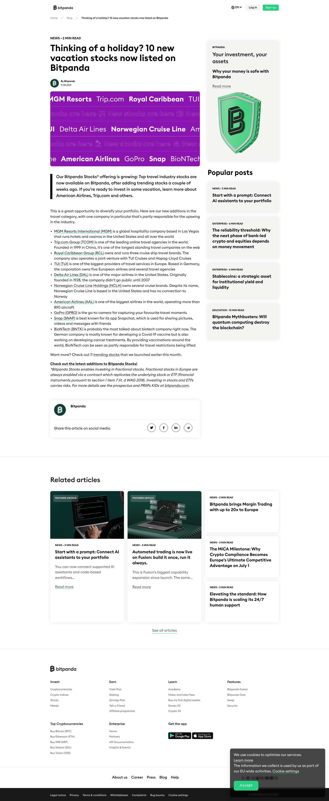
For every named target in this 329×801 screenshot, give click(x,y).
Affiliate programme (122, 711)
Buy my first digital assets (184, 700)
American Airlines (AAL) (74, 302)
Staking (114, 695)
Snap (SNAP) (64, 318)
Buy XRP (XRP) (59, 742)
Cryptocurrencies (61, 689)
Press (151, 777)
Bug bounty (157, 795)
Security (232, 705)
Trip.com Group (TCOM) (73, 242)
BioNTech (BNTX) (68, 329)
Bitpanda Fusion (237, 689)
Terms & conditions (94, 795)
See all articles (164, 630)
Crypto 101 (174, 711)
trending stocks (106, 355)
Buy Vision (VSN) (60, 753)
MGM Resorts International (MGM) (83, 231)
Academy (174, 689)
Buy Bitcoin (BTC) (60, 731)
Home (54, 18)
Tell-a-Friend (117, 705)
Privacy (74, 795)
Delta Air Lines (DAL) (71, 275)
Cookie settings (178, 795)
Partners (114, 736)
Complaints (139, 795)
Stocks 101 (174, 705)
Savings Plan (117, 700)
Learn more (243, 760)
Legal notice (58, 795)
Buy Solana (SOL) (60, 747)
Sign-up (271, 7)
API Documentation (121, 742)
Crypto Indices (59, 695)
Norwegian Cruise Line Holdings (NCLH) (87, 286)
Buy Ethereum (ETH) (62, 736)
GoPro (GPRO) (65, 313)
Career (137, 777)
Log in (253, 7)
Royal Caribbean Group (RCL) (79, 253)
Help (175, 777)
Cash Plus (115, 689)
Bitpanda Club (236, 695)
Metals (54, 705)
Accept (246, 785)
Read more (221, 86)
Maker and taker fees (181, 695)
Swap (230, 700)
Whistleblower (119, 795)
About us (120, 777)
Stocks (54, 700)
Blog (69, 18)
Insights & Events (119, 747)
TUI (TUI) (61, 264)
